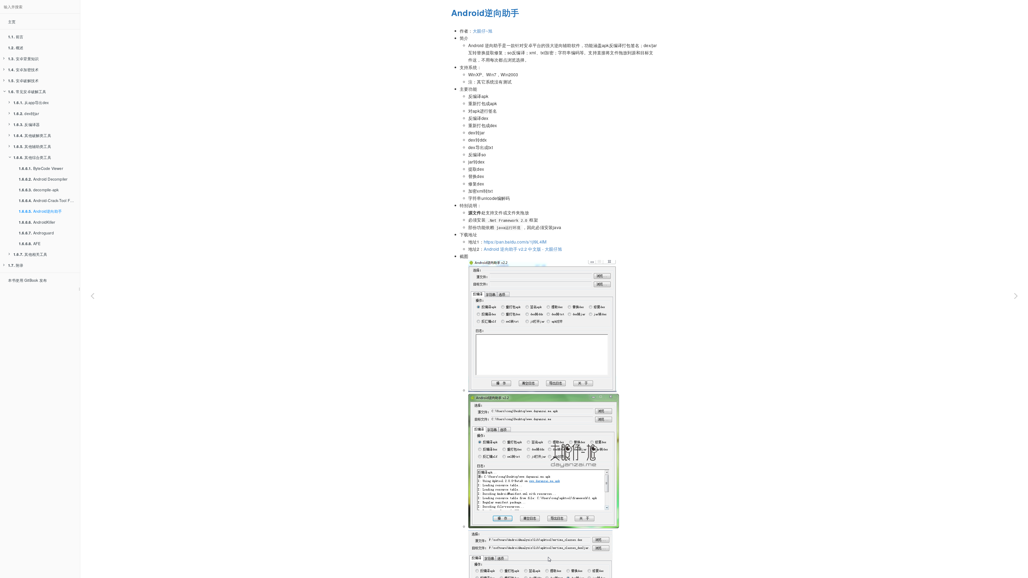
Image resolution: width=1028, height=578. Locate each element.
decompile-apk (39, 189)
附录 (15, 265)
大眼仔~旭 (483, 31)
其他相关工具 (30, 254)
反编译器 (26, 124)
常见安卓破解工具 (27, 91)
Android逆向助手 (40, 211)
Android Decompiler (43, 179)
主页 (12, 21)
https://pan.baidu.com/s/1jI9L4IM (515, 242)
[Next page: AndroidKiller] (1016, 295)
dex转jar (26, 113)
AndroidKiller (37, 222)
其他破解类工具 (32, 135)
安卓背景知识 (23, 58)
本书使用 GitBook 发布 (27, 280)
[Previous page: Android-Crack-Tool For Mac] (92, 295)
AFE (29, 243)
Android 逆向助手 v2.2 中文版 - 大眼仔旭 (523, 249)
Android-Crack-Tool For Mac (49, 200)
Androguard (36, 232)
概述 (15, 47)
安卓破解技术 (23, 80)
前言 (15, 36)
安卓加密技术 (23, 69)
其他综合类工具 (32, 157)
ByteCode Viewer (41, 168)
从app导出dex (31, 102)
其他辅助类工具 (32, 146)
